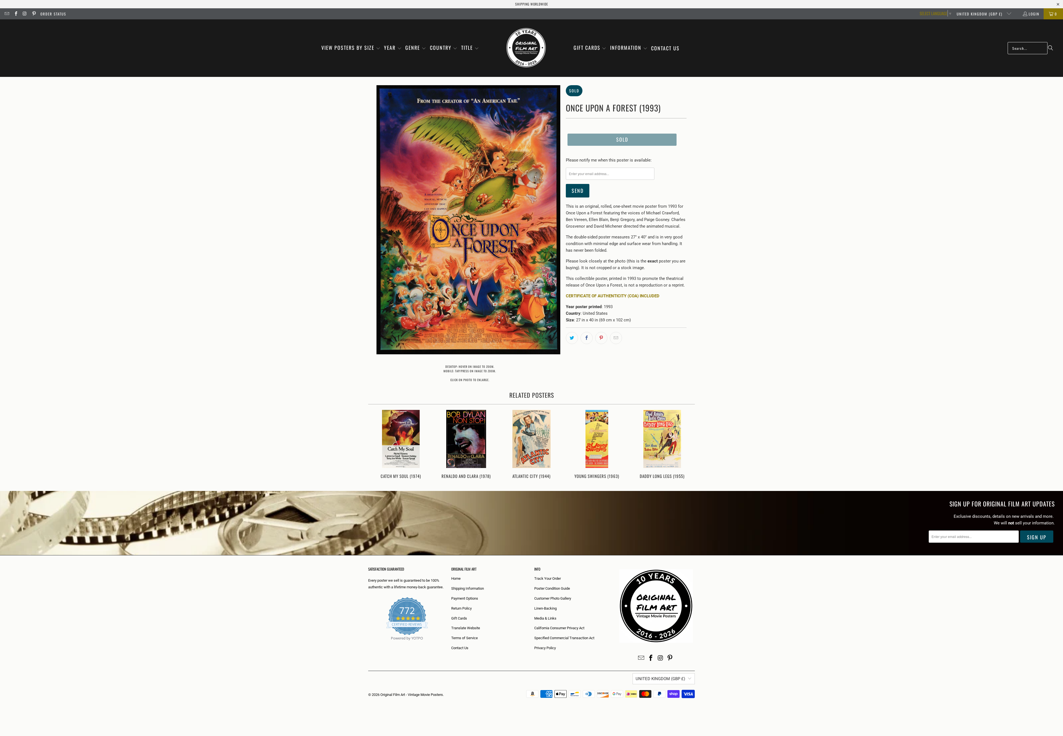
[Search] (1050, 48)
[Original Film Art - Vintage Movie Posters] (526, 48)
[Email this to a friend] (616, 338)
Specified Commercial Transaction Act (564, 638)
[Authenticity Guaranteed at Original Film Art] (368, 645)
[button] (350, 48)
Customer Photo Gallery (552, 598)
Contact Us (459, 648)
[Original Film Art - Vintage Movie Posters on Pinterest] (33, 14)
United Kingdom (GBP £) (980, 14)
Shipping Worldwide (531, 4)
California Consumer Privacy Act (559, 628)
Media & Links (545, 618)
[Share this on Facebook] (586, 338)
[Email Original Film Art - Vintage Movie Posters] (6, 14)
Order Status (53, 14)
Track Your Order (547, 578)
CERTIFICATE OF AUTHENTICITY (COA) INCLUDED (612, 295)
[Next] (687, 445)
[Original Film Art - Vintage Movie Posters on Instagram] (24, 14)
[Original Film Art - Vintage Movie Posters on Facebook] (15, 14)
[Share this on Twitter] (572, 338)
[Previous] (376, 445)
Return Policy (461, 608)
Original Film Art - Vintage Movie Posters (411, 695)
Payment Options (464, 598)
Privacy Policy (545, 648)
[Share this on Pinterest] (601, 338)
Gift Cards (459, 618)
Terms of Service (464, 638)
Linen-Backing (545, 608)
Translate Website (465, 628)
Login (1034, 14)
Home (456, 578)
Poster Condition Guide (552, 588)
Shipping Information (467, 588)
